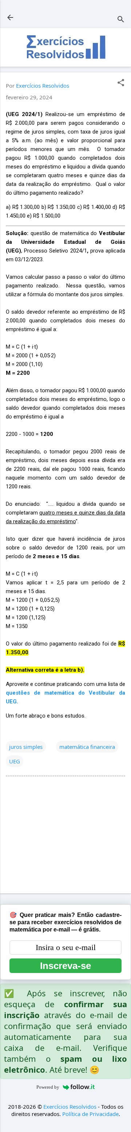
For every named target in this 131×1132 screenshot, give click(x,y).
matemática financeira (87, 746)
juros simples (26, 746)
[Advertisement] (65, 836)
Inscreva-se (65, 965)
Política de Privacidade (90, 1113)
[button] (120, 83)
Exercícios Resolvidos (69, 1106)
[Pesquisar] (120, 20)
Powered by (47, 1087)
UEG (14, 761)
